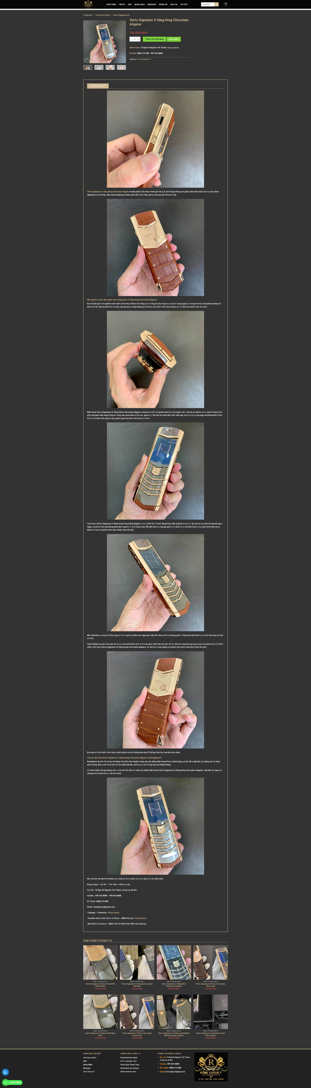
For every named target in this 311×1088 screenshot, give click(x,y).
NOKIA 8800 (139, 4)
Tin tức (184, 4)
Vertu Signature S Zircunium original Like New (137, 985)
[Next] (122, 42)
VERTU (122, 4)
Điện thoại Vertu (102, 15)
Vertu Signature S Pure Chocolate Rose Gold (210, 985)
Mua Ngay (173, 39)
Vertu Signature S (121, 15)
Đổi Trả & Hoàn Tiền (128, 1061)
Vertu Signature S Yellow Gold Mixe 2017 (100, 1034)
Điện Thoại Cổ (89, 1072)
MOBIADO (152, 4)
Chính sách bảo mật (128, 1072)
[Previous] (87, 42)
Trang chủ (87, 15)
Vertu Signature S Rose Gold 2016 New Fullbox (100, 985)
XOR (130, 4)
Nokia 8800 (87, 1065)
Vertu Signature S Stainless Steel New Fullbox (210, 1034)
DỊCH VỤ (173, 4)
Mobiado (86, 1068)
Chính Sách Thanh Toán (129, 1065)
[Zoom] (86, 60)
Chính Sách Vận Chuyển (129, 1068)
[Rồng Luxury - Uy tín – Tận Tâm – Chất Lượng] (93, 4)
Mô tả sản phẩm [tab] (98, 86)
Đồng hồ (163, 4)
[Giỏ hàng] (226, 4)
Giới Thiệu (111, 4)
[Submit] (217, 4)
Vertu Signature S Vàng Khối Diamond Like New (174, 985)
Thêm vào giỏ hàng (154, 39)
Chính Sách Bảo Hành (128, 1058)
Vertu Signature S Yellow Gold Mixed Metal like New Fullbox (173, 1034)
